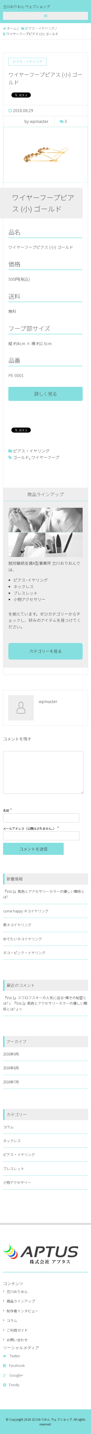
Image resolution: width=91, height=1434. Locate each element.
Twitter (14, 1355)
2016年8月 (11, 1067)
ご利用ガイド (17, 1330)
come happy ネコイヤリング (26, 910)
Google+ (16, 1375)
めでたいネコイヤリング (22, 938)
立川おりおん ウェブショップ (26, 6)
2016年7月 (11, 1081)
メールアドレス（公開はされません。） (29, 828)
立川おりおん (17, 1291)
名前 (6, 810)
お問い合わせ (17, 1339)
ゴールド (21, 457)
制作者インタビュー (22, 1310)
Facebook (17, 1365)
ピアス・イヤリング (31, 451)
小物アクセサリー (17, 1182)
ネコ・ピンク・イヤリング (24, 952)
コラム (8, 1126)
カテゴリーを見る (45, 651)
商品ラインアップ (21, 1301)
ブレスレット (13, 1168)
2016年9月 (11, 1053)
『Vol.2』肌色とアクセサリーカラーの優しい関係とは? (44, 894)
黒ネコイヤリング (17, 924)
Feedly (14, 1384)
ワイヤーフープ (45, 457)
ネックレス (12, 1140)
